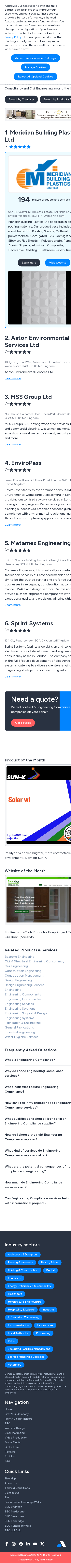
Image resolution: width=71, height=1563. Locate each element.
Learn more (29, 262)
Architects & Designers (22, 1254)
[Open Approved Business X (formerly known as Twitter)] (42, 1544)
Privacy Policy (13, 37)
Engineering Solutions (20, 1008)
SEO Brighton (13, 1507)
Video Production (16, 1437)
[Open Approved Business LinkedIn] (28, 1544)
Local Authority (18, 1333)
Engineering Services (19, 1004)
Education (14, 1278)
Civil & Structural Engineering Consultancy (34, 961)
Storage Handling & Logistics (26, 1356)
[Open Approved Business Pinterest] (21, 1544)
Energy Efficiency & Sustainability (29, 1286)
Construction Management (24, 975)
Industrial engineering (20, 1032)
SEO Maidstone (14, 1511)
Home (8, 1409)
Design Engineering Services (24, 985)
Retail (11, 1341)
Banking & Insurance (20, 1262)
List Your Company (17, 1414)
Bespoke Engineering (19, 956)
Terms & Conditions (17, 1488)
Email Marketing (15, 1433)
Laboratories (45, 1325)
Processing (43, 1333)
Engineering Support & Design (26, 1013)
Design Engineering (18, 980)
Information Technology (23, 1317)
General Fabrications (19, 1027)
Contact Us (12, 1492)
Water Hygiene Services (21, 1037)
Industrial (48, 1309)
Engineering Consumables (23, 999)
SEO (7, 1423)
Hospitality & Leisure (21, 1309)
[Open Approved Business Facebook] (7, 1544)
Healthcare (15, 1294)
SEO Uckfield (13, 1530)
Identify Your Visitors (18, 1418)
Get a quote (23, 722)
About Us (11, 1483)
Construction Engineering (23, 971)
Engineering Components (23, 994)
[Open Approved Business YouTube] (35, 1544)
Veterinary (14, 1364)
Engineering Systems (19, 1018)
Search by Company (21, 99)
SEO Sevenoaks (14, 1516)
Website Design (15, 1428)
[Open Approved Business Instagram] (14, 1544)
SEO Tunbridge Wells (18, 1525)
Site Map (10, 1478)
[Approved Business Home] (61, 1544)
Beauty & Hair (49, 1262)
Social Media (12, 1442)
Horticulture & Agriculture (24, 1301)
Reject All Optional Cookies (35, 76)
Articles (10, 1456)
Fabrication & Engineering (23, 1023)
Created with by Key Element (35, 1559)
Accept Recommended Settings (35, 58)
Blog (7, 1497)
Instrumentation (18, 1325)
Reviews (10, 1451)
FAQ (7, 1461)
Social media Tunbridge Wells (23, 1502)
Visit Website (57, 262)
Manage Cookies (35, 67)
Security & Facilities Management (29, 1349)
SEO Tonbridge (14, 1521)
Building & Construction (23, 1270)
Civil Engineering (16, 966)
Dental (50, 1270)
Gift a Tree (12, 1447)
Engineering (13, 990)
